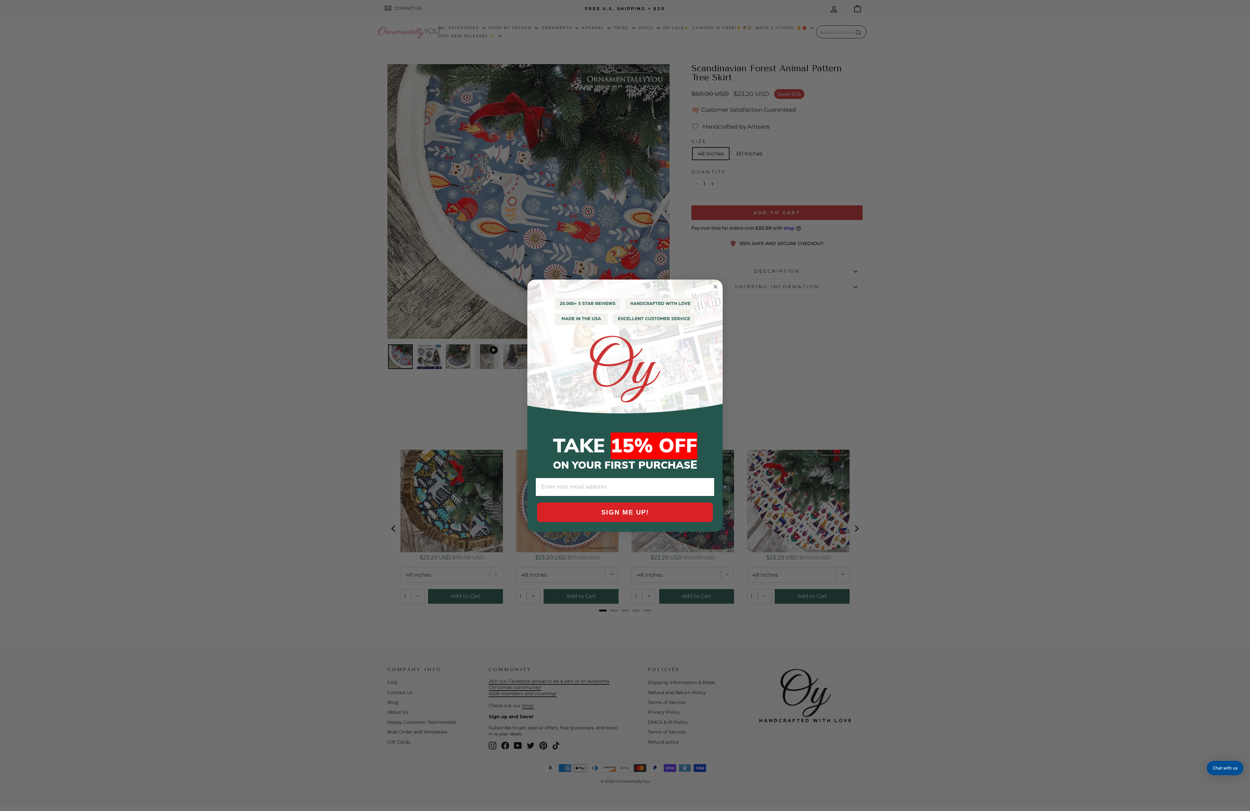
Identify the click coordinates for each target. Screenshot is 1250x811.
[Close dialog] (715, 287)
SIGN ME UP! (625, 512)
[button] (1225, 768)
